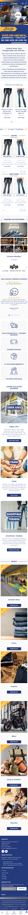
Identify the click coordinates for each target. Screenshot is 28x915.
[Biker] (14, 717)
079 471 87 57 (19, 865)
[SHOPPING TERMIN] (14, 517)
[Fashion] (14, 667)
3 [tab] (13, 315)
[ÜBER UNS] (14, 407)
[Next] (26, 267)
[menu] (2, 3)
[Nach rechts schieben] (24, 172)
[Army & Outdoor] (14, 760)
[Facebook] (2, 851)
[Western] (14, 804)
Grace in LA (7, 160)
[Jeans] (14, 624)
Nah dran (26, 0)
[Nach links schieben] (21, 172)
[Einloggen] (23, 4)
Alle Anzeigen (14, 175)
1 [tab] (9, 315)
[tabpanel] (14, 299)
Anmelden (22, 888)
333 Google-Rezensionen (14, 283)
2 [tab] (11, 315)
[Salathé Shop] (14, 580)
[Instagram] (6, 851)
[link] (14, 24)
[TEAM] (14, 462)
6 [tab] (18, 315)
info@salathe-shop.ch (11, 848)
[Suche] (5, 3)
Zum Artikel (7, 156)
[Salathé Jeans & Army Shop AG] (14, 230)
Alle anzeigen (14, 137)
